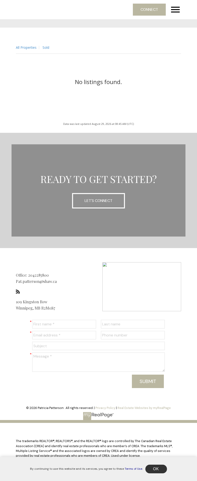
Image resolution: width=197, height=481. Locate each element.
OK (156, 469)
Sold (46, 47)
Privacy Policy (105, 408)
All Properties (26, 47)
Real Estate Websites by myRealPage (144, 408)
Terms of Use (133, 469)
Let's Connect (98, 200)
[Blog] (19, 291)
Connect (149, 9)
